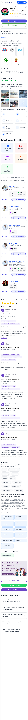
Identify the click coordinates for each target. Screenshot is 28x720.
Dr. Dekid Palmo (13, 281)
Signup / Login (22, 2)
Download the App (15, 589)
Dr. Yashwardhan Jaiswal (16, 261)
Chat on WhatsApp (15, 585)
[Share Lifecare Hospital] (26, 7)
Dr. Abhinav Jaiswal (14, 225)
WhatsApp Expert (15, 25)
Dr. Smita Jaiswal (14, 206)
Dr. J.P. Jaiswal (13, 186)
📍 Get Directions (5, 75)
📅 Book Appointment (14, 21)
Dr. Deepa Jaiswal (14, 244)
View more (3, 37)
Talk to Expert (15, 580)
